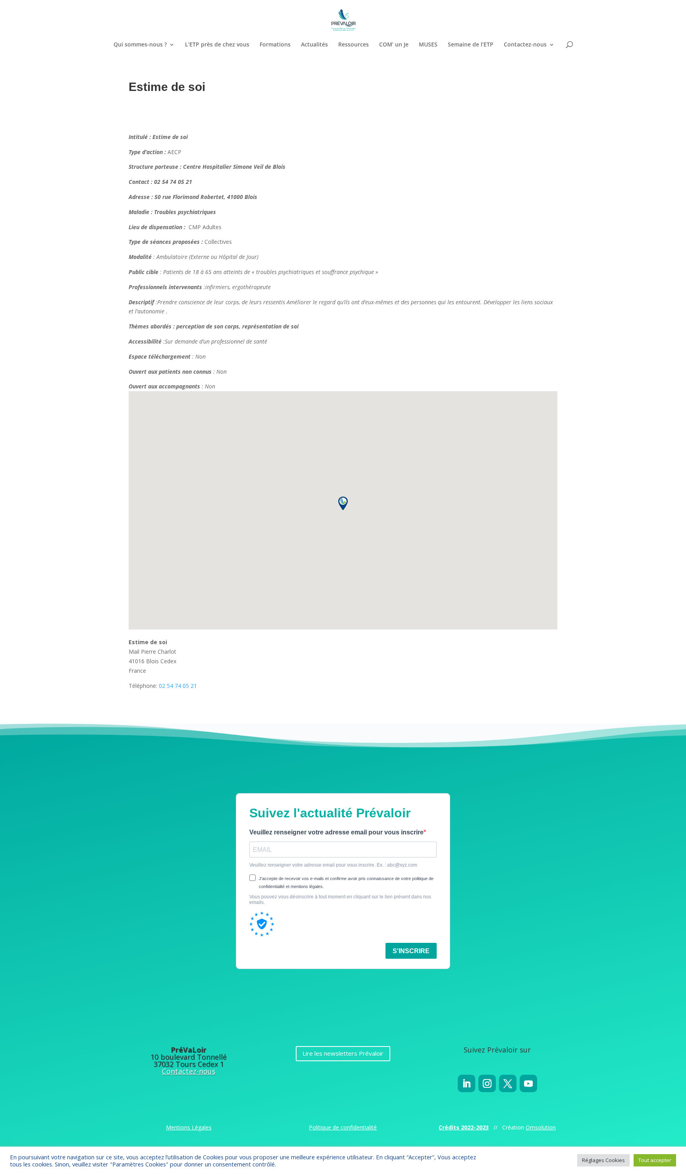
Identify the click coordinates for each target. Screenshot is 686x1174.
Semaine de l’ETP (470, 45)
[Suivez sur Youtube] (528, 1083)
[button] (343, 503)
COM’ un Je (394, 45)
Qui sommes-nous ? (140, 45)
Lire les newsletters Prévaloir (343, 1053)
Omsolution (541, 1127)
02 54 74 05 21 (178, 685)
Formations (275, 45)
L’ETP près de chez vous (217, 45)
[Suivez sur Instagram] (487, 1083)
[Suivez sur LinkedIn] (466, 1083)
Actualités (314, 45)
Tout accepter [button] (654, 1160)
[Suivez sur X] (507, 1083)
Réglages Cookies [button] (603, 1160)
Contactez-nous (525, 45)
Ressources (353, 45)
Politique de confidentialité (343, 1127)
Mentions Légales (189, 1127)
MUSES (428, 45)
